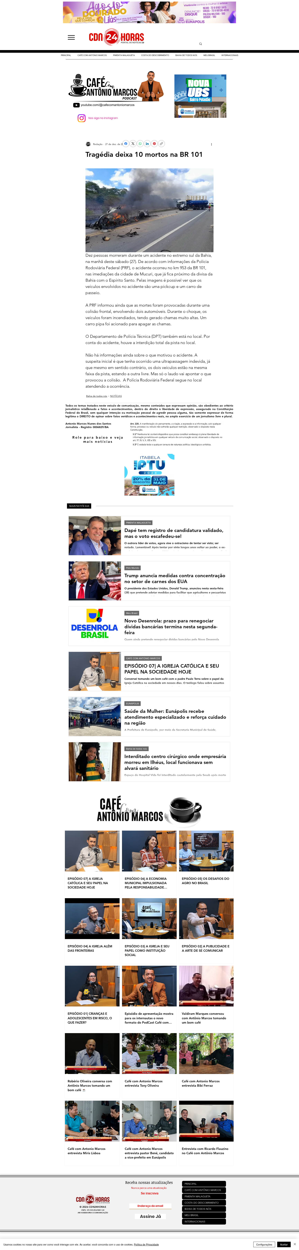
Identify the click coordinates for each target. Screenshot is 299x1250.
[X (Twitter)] (133, 143)
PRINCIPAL (191, 1183)
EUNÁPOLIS (132, 703)
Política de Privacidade (146, 1244)
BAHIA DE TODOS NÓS (198, 1209)
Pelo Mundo (132, 567)
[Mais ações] (211, 144)
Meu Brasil (131, 613)
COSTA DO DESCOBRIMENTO (202, 1202)
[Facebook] (126, 143)
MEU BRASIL (191, 1215)
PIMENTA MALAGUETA (138, 522)
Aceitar (284, 1244)
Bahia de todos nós (96, 396)
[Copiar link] (167, 143)
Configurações (264, 1244)
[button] (155, 55)
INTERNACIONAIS (195, 1221)
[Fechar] (295, 1244)
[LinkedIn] (147, 143)
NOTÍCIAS (116, 396)
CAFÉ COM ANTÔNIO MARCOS (143, 658)
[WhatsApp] (140, 143)
